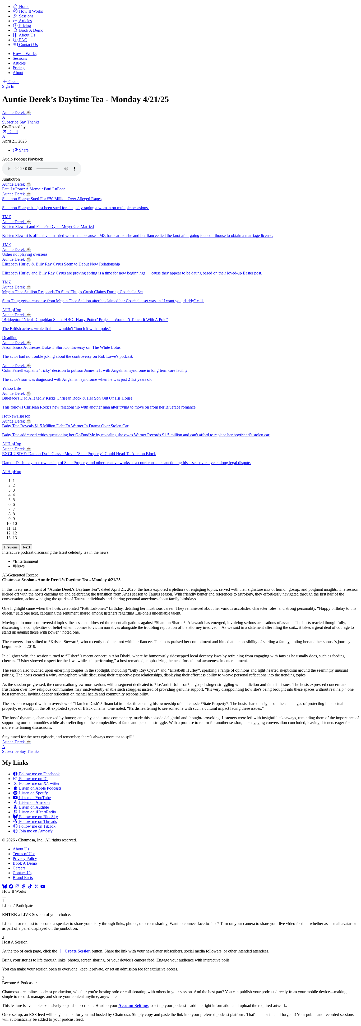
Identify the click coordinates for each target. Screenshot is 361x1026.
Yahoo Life (11, 388)
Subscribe (10, 122)
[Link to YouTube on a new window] (42, 886)
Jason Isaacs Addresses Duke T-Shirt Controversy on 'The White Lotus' (61, 347)
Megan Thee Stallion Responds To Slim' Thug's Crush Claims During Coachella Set (72, 292)
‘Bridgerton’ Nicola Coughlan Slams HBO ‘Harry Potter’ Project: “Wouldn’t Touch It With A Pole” (85, 319)
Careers (19, 868)
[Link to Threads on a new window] (23, 886)
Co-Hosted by (14, 127)
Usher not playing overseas (24, 254)
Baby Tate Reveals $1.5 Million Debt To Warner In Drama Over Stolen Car (65, 426)
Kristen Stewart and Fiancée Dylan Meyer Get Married (48, 226)
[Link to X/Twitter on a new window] (36, 886)
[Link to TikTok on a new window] (30, 886)
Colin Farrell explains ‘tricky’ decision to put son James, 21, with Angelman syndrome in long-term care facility (95, 370)
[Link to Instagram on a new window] (17, 886)
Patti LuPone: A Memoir (22, 189)
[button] (21, 6)
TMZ (6, 216)
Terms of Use (24, 853)
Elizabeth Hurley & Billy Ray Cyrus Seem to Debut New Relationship (61, 264)
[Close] (4, 897)
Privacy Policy (25, 858)
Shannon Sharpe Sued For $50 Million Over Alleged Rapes (51, 198)
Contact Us (22, 873)
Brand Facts (23, 877)
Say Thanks (29, 122)
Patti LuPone (55, 189)
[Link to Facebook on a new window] (11, 886)
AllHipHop (11, 310)
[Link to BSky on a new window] (4, 886)
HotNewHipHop (16, 416)
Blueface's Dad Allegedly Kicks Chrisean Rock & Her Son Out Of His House (67, 398)
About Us (21, 849)
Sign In (8, 86)
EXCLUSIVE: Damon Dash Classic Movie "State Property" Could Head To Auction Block (79, 453)
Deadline (9, 337)
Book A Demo (25, 863)
